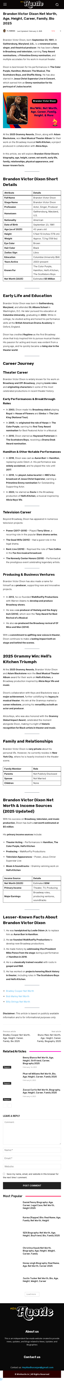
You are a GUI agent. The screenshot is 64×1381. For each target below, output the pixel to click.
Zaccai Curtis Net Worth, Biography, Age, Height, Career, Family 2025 (42, 1091)
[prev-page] (5, 1106)
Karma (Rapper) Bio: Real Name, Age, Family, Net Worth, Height (42, 1219)
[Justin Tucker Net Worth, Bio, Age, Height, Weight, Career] (11, 1283)
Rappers (7, 1067)
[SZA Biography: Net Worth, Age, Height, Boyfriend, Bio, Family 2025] (11, 1237)
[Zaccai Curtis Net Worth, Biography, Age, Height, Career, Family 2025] (11, 1094)
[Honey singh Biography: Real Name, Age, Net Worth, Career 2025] (11, 1268)
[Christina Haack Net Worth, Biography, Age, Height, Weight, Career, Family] (11, 1253)
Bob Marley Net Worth (17, 996)
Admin (12, 31)
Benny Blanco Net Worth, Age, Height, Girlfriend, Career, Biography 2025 (38, 1060)
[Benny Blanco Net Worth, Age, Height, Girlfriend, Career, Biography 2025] (11, 1062)
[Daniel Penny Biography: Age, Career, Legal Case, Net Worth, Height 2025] (11, 1207)
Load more (31, 1294)
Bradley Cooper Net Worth (20, 991)
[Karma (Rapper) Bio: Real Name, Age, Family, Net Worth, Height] (11, 1222)
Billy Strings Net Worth (18, 1001)
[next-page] (9, 1106)
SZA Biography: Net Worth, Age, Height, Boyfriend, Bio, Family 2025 (41, 1234)
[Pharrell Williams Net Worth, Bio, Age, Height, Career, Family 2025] (11, 1078)
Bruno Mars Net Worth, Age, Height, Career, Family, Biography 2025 (49, 1038)
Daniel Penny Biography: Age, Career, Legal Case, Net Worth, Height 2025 (39, 1205)
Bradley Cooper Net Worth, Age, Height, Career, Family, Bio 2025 (16, 1038)
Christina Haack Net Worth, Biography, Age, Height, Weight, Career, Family (39, 1251)
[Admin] (5, 30)
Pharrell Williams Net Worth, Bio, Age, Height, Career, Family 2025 (40, 1075)
